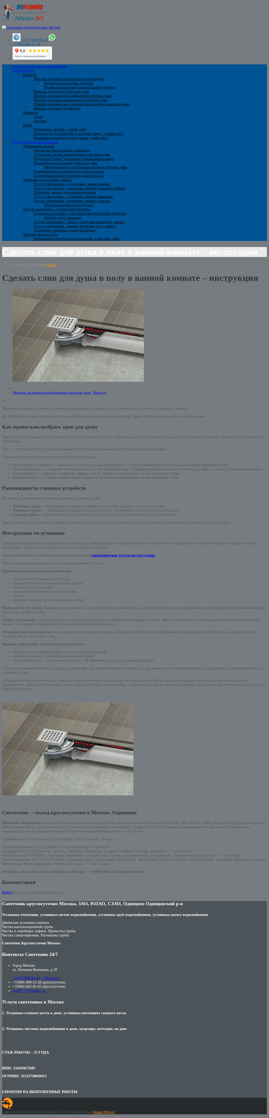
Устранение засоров (38, 146)
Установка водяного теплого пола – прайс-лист (71, 138)
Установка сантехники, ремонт (47, 180)
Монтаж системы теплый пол (57, 108)
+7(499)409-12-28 (26, 44)
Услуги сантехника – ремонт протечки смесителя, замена (79, 222)
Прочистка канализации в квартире (62, 150)
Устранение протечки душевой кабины (64, 230)
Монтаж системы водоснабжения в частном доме (73, 96)
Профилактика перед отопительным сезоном (79, 87)
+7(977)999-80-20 (34, 40)
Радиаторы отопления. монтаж (68, 83)
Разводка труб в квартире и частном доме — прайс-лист (78, 134)
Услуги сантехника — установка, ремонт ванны (72, 184)
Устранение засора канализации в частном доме (72, 155)
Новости (30, 75)
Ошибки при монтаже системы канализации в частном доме (82, 104)
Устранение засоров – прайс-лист (60, 129)
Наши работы (23, 71)
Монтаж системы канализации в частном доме (71, 100)
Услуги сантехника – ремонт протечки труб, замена (75, 226)
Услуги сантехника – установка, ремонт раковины (73, 197)
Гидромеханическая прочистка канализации (69, 176)
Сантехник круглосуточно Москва (40, 66)
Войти (7, 892)
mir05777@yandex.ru (29, 991)
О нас (38, 117)
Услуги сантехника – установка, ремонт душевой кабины (79, 188)
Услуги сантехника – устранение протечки (57, 209)
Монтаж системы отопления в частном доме (69, 79)
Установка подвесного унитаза (68, 205)
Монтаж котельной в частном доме (61, 92)
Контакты (30, 113)
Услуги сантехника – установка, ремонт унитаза (72, 201)
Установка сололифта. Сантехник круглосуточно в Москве (80, 213)
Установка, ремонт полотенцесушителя (65, 192)
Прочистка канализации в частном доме (65, 163)
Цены (27, 125)
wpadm (51, 265)
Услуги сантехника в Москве (35, 142)
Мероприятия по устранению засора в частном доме (85, 167)
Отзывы (40, 121)
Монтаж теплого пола (40, 234)
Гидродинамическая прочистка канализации (69, 171)
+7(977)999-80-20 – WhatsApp (36, 978)
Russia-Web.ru (104, 1112)
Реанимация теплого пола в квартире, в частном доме (76, 239)
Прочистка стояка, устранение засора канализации (74, 159)
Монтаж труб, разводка (62, 218)
